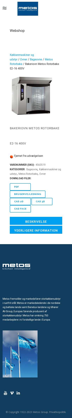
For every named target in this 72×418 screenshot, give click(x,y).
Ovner (23, 59)
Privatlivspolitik (57, 412)
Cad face (20, 208)
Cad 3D (40, 201)
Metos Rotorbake (28, 173)
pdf (16, 187)
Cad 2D (18, 201)
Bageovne (36, 59)
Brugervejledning (27, 194)
